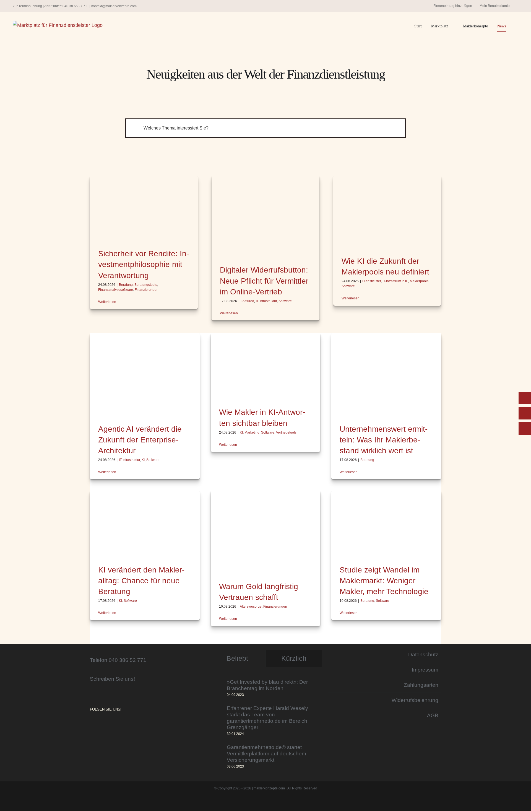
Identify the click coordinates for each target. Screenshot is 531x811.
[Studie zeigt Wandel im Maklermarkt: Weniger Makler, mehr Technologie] (386, 523)
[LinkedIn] (107, 724)
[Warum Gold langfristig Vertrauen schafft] (266, 531)
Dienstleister (371, 281)
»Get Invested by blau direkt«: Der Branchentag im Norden (267, 685)
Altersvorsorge (251, 606)
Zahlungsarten (421, 685)
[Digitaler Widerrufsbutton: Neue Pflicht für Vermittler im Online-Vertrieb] (265, 215)
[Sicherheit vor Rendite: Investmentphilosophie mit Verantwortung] (144, 207)
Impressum (425, 670)
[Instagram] (91, 724)
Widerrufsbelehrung (415, 700)
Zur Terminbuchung (27, 6)
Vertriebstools (286, 432)
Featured (247, 301)
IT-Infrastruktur (266, 301)
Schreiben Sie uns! (112, 679)
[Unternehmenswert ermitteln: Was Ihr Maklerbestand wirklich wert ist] (386, 374)
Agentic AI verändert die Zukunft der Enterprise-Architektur (140, 440)
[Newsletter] (525, 428)
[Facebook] (99, 724)
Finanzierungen (146, 290)
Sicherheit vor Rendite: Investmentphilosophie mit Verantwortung (143, 264)
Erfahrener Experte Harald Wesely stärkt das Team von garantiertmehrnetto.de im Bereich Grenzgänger (267, 717)
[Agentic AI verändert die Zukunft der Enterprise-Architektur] (145, 374)
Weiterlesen (107, 302)
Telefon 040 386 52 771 (118, 660)
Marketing (251, 432)
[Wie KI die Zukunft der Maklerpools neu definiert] (387, 211)
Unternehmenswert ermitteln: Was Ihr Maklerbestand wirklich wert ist (384, 440)
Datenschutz (423, 654)
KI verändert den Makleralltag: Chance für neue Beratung (141, 581)
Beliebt (237, 658)
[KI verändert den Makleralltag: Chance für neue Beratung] (145, 523)
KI (406, 281)
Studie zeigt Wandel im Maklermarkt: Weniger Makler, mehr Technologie (384, 581)
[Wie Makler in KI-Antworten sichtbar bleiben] (266, 365)
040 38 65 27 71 (75, 6)
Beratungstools (145, 285)
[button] (516, 26)
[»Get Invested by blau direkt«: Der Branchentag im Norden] (216, 688)
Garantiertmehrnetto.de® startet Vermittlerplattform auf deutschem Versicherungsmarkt (266, 753)
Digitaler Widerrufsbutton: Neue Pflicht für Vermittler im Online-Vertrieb (264, 281)
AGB (432, 715)
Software (285, 301)
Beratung (126, 285)
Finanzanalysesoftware (115, 290)
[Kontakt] (525, 398)
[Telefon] (525, 413)
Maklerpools (419, 281)
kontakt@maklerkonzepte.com (114, 6)
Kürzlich (293, 658)
